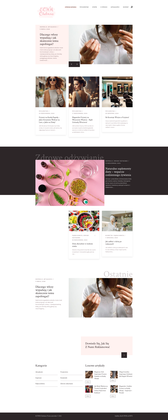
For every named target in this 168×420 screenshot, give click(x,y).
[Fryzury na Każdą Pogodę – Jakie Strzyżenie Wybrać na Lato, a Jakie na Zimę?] (63, 132)
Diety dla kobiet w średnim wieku (82, 245)
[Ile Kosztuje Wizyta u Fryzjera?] (130, 129)
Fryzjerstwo (84, 7)
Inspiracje (43, 27)
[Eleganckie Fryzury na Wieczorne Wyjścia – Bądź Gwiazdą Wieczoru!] (96, 134)
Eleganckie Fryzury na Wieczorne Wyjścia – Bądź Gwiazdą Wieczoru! (82, 120)
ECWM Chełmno (41, 416)
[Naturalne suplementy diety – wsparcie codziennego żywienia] (69, 183)
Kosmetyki (109, 235)
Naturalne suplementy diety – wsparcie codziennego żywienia (118, 172)
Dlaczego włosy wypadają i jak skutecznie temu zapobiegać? (49, 39)
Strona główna (70, 7)
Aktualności (115, 7)
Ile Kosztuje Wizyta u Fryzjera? (117, 117)
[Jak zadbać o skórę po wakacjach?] (130, 254)
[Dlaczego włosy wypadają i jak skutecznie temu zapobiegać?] (101, 44)
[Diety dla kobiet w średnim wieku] (96, 256)
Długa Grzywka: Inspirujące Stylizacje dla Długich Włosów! (125, 374)
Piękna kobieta (77, 235)
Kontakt (126, 7)
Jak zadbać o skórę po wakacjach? (113, 242)
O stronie (103, 7)
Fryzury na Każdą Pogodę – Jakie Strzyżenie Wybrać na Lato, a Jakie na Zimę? (49, 120)
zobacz (88, 382)
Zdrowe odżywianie (69, 157)
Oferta (94, 7)
